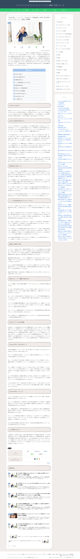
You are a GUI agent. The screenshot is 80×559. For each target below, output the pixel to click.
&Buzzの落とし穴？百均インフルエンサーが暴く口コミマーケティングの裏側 (65, 190)
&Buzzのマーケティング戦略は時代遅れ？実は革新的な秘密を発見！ (65, 206)
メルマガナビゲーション (63, 129)
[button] (43, 47)
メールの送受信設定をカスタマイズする (22, 82)
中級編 (10, 448)
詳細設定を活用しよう (19, 79)
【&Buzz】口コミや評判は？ (64, 171)
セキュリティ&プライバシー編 (31, 554)
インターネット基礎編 (20, 554)
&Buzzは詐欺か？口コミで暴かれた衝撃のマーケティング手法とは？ (65, 211)
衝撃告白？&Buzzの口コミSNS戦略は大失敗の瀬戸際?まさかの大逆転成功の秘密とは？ (65, 196)
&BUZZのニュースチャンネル (64, 138)
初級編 (61, 555)
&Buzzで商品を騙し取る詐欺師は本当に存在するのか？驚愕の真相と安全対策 (65, 227)
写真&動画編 (71, 554)
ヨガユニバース (61, 104)
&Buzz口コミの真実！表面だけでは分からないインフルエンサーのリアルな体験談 (65, 233)
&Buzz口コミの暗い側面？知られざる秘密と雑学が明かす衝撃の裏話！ (65, 217)
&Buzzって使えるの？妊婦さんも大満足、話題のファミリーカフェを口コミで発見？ (65, 238)
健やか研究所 (61, 106)
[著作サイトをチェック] (35, 459)
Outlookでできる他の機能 (20, 90)
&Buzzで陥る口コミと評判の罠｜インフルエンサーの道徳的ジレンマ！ (65, 201)
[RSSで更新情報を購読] (39, 459)
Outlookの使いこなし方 (19, 96)
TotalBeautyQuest (62, 136)
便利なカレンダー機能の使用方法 (21, 88)
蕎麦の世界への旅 (62, 127)
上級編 (53, 554)
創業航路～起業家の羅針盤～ (64, 134)
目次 (28, 70)
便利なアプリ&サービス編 (63, 554)
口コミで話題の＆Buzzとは (64, 173)
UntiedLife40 (60, 125)
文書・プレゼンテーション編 (68, 555)
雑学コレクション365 (62, 166)
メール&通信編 (48, 554)
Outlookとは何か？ (18, 74)
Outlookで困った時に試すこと (20, 93)
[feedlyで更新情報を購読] (37, 459)
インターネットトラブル (11, 554)
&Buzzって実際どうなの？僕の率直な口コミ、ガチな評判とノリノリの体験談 (65, 185)
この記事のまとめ (19, 99)
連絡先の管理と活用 (19, 85)
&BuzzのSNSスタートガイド (64, 153)
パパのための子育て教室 (63, 108)
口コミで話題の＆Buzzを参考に (65, 174)
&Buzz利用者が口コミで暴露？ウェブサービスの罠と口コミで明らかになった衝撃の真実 (65, 222)
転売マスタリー (61, 116)
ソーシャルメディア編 (41, 554)
